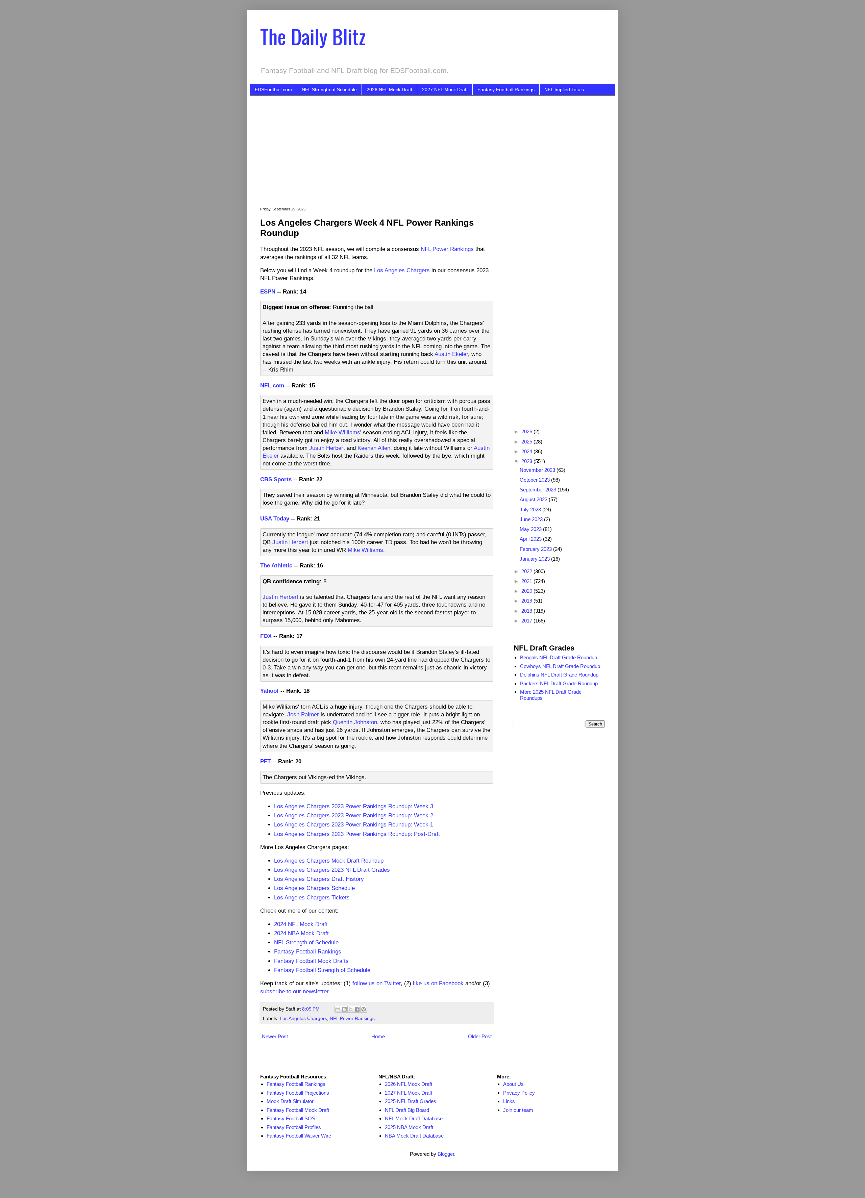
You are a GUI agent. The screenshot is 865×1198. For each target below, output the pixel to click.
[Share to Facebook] (357, 1009)
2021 (527, 581)
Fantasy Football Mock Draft (298, 1110)
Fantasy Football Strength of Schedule (322, 970)
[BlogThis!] (344, 1009)
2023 (527, 461)
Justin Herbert (327, 448)
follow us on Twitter (376, 983)
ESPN (267, 291)
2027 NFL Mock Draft (445, 89)
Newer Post (275, 1036)
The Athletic (276, 565)
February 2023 (536, 549)
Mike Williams (342, 432)
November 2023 (538, 470)
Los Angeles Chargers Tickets (312, 897)
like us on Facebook (438, 983)
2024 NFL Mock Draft (301, 924)
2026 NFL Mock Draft (389, 89)
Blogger (446, 1154)
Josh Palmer (303, 714)
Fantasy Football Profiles (294, 1127)
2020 (527, 591)
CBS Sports (276, 479)
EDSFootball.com (273, 89)
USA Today (274, 518)
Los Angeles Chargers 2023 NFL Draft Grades (332, 870)
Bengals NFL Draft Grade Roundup (558, 657)
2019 (527, 601)
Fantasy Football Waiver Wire (299, 1136)
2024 (527, 451)
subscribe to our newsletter (294, 991)
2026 (527, 431)
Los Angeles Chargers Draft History (319, 879)
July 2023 (531, 509)
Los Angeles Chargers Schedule (314, 888)
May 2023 (531, 529)
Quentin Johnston (355, 722)
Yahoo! (269, 691)
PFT (265, 761)
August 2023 (534, 499)
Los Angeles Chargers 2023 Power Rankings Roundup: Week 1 (353, 824)
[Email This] (338, 1009)
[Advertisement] (442, 146)
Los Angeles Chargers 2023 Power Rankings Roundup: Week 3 (353, 806)
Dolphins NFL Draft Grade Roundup (559, 675)
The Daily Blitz (313, 36)
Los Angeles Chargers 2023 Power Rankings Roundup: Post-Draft (357, 834)
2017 (527, 620)
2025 (527, 441)
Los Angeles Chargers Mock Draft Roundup (329, 861)
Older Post (480, 1036)
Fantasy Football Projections (298, 1093)
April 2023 (531, 539)
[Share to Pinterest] (363, 1009)
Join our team (518, 1110)
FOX (266, 636)
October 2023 (535, 480)
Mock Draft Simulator (290, 1101)
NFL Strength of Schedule (329, 89)
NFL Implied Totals (564, 89)
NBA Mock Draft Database (414, 1136)
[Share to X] (350, 1009)
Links (509, 1101)
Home (378, 1036)
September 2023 (539, 489)
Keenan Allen (373, 448)
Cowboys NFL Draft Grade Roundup (560, 666)
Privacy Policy (519, 1093)
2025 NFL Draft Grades (410, 1101)
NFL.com (272, 385)
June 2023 (532, 519)
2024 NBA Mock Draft (301, 933)
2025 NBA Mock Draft (409, 1127)
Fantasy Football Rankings (506, 89)
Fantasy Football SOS (291, 1118)
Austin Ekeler (451, 354)
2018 (527, 611)
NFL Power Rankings (447, 249)
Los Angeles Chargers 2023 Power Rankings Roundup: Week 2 (353, 815)
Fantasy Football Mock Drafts (311, 961)
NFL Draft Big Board (407, 1110)
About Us (513, 1084)
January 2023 (535, 559)
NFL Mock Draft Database (414, 1118)
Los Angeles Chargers (402, 270)
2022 (527, 571)
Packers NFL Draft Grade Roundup (559, 683)
